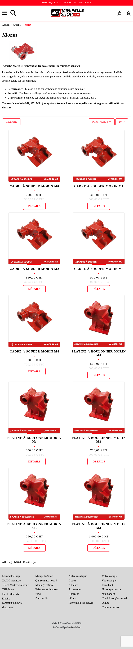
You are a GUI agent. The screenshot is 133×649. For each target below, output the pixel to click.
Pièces (72, 598)
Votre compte (109, 580)
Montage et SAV (44, 585)
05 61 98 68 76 (10, 594)
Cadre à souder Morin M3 (98, 269)
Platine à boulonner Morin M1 (34, 439)
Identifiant (107, 585)
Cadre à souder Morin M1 (98, 186)
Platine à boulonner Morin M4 (99, 526)
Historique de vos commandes (111, 591)
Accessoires (75, 589)
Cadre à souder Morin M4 (34, 351)
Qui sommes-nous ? (46, 580)
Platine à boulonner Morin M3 (34, 526)
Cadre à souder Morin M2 (34, 269)
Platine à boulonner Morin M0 (99, 353)
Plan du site (41, 598)
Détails (34, 206)
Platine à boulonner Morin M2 (99, 439)
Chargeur (74, 593)
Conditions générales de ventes (115, 600)
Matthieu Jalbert (74, 627)
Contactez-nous (110, 607)
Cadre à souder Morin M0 (34, 186)
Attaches (73, 585)
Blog (38, 593)
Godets (72, 580)
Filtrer (11, 122)
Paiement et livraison (46, 589)
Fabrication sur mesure (81, 602)
